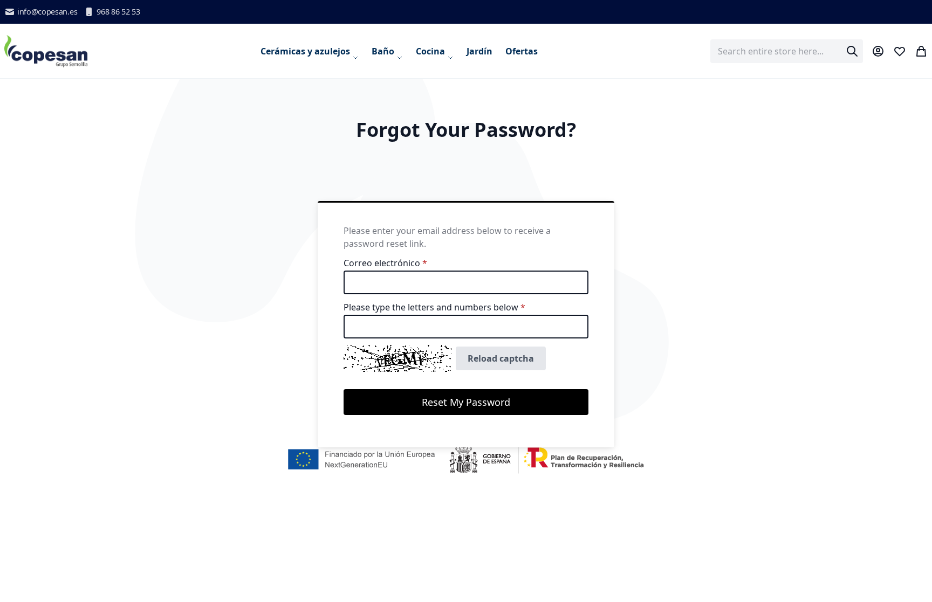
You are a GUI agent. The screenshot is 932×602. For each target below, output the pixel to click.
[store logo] (46, 50)
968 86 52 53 (118, 11)
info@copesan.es (47, 11)
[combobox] (786, 51)
